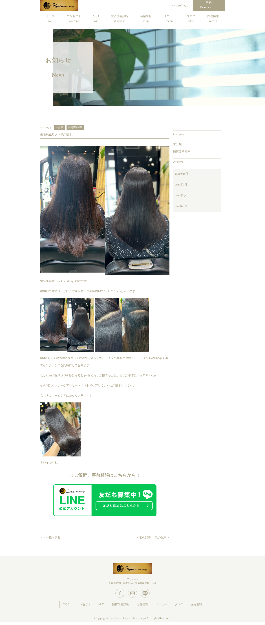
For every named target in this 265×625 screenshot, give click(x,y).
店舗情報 (146, 17)
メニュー (169, 17)
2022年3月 (181, 196)
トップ (50, 17)
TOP (66, 605)
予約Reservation (209, 5)
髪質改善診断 (119, 17)
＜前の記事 (143, 538)
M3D (96, 17)
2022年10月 (181, 174)
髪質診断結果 (181, 152)
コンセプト (74, 17)
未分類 (177, 144)
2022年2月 (181, 206)
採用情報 (213, 17)
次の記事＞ (162, 538)
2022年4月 (181, 185)
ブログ (191, 17)
